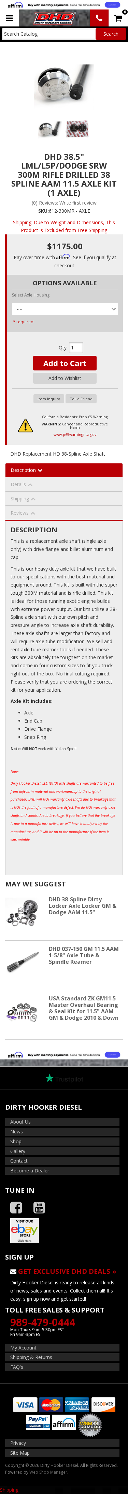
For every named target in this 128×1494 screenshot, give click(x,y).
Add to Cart (64, 363)
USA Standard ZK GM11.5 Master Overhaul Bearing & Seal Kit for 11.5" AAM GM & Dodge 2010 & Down (83, 1008)
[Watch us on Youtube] (39, 1208)
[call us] (99, 17)
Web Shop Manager (48, 1472)
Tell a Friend (81, 398)
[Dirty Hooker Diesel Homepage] (53, 17)
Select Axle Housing (30, 295)
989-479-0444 (42, 1322)
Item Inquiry (49, 398)
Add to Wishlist (64, 378)
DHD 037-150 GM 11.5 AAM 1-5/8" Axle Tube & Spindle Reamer (84, 955)
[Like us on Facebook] (16, 1208)
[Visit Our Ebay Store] (64, 1230)
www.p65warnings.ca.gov (75, 434)
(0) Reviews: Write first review (64, 202)
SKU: (43, 211)
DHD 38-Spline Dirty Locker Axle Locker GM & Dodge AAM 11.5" (82, 906)
